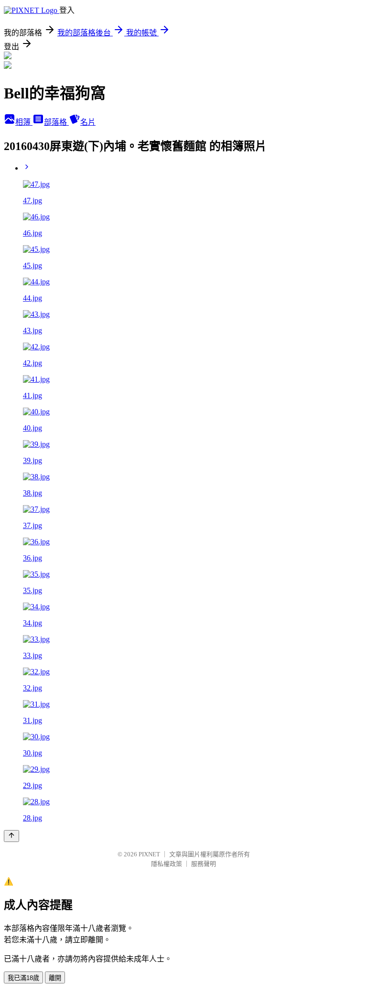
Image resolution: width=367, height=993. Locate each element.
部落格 (56, 122)
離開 (55, 978)
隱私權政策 (166, 863)
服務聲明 (203, 863)
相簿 (23, 122)
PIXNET (149, 854)
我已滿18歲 (23, 978)
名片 (88, 122)
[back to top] (11, 836)
